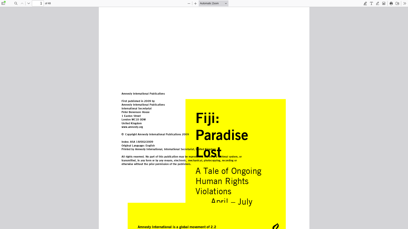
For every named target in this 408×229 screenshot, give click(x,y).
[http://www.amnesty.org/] (132, 126)
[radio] (365, 3)
